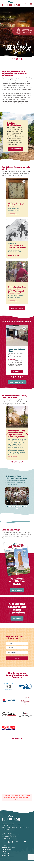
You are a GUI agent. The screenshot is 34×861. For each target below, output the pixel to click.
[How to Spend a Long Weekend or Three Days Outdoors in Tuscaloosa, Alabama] (17, 417)
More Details (13, 214)
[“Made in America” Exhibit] (17, 188)
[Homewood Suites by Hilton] (17, 335)
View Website (12, 359)
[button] (12, 59)
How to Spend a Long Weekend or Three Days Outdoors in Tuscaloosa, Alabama (16, 434)
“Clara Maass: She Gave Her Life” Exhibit (17, 246)
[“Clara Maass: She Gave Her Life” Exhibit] (17, 230)
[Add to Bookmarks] (23, 181)
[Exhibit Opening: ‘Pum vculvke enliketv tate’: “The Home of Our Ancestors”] (17, 271)
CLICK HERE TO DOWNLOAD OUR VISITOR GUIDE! (27, 31)
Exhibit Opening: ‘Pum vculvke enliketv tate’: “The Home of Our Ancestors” (17, 290)
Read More (17, 371)
